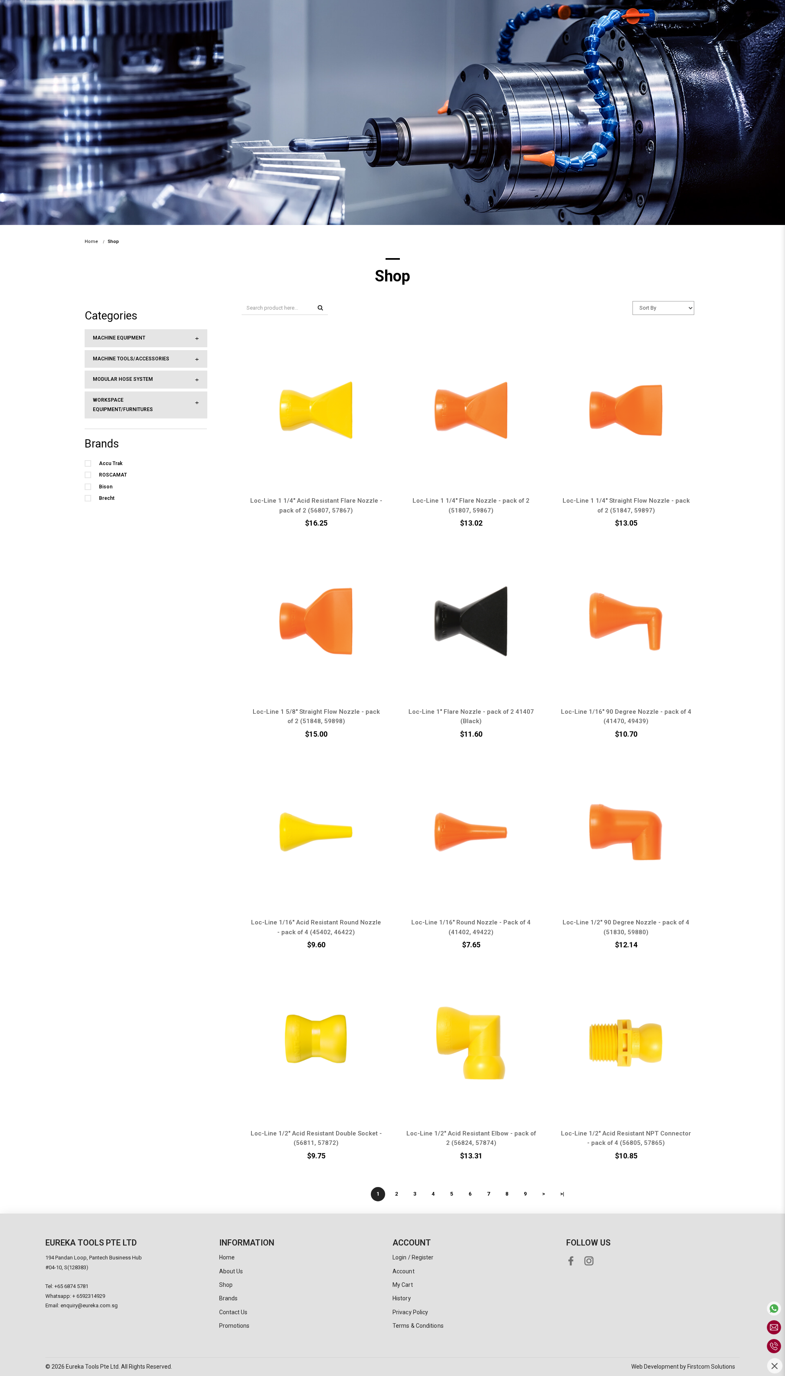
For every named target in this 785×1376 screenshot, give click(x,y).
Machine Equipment (119, 338)
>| (562, 1194)
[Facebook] (572, 1259)
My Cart (402, 1285)
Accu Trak (111, 463)
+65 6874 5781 (71, 1286)
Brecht (106, 498)
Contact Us (233, 1312)
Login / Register (413, 1257)
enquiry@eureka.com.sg (89, 1305)
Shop (113, 241)
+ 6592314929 (88, 1296)
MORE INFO (305, 420)
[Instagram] (590, 1259)
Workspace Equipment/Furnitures (123, 404)
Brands (228, 1298)
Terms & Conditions (418, 1325)
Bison (105, 487)
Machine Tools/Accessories (131, 359)
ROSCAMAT (113, 475)
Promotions (234, 1325)
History (401, 1298)
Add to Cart (305, 400)
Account (403, 1271)
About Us (231, 1271)
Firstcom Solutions (711, 1366)
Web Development (655, 1366)
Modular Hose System (123, 379)
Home (91, 241)
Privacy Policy (410, 1312)
